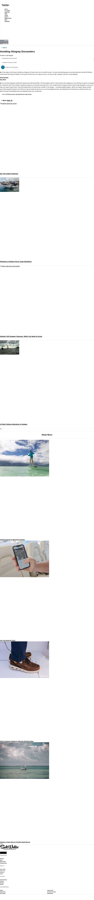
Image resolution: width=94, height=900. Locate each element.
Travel (6, 15)
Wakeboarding (50, 893)
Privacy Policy (3, 869)
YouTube (1, 884)
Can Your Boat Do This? (7, 640)
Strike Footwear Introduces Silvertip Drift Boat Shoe (17, 741)
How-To (13, 94)
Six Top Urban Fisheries (9, 174)
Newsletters (8, 18)
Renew (1, 860)
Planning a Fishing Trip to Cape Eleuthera (16, 261)
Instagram (2, 882)
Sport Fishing (2, 893)
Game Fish (7, 12)
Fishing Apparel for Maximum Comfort (12, 539)
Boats (6, 9)
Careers (1, 873)
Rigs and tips (28, 94)
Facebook (2, 881)
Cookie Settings (3, 852)
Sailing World (2, 891)
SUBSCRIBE (6, 40)
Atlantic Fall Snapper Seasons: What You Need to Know (21, 336)
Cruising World (50, 890)
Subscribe (2, 858)
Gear (6, 13)
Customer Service (3, 863)
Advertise (7, 21)
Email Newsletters (3, 879)
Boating (1, 890)
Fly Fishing (7, 10)
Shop (6, 19)
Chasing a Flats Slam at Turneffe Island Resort (15, 842)
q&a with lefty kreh (20, 94)
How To (6, 16)
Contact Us (2, 872)
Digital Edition (3, 861)
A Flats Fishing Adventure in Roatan (13, 424)
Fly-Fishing (8, 94)
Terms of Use (2, 870)
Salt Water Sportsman (51, 891)
